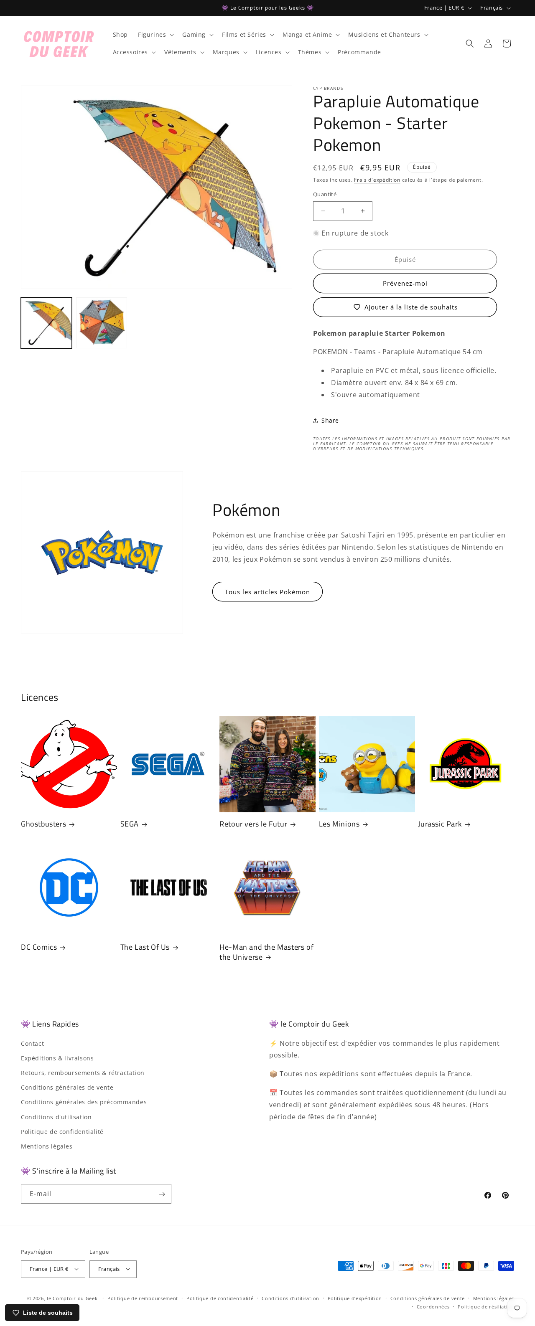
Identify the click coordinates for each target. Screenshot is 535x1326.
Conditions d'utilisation (56, 1117)
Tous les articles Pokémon (267, 592)
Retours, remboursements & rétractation (83, 1073)
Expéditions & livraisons (57, 1058)
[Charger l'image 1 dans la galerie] (46, 322)
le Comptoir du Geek (72, 1298)
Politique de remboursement (142, 1298)
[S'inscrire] (162, 1194)
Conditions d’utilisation (290, 1298)
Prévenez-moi (405, 283)
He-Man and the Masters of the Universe (266, 952)
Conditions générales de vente (67, 1087)
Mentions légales (47, 1146)
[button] (155, 34)
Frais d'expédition (377, 179)
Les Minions (339, 824)
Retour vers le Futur (253, 824)
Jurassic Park (440, 824)
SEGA (129, 824)
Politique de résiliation (486, 1306)
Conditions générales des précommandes (84, 1102)
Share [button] (330, 420)
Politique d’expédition (355, 1298)
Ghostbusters (43, 824)
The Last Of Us (145, 947)
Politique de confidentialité (62, 1132)
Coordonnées (433, 1306)
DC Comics (39, 947)
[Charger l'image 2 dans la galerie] (101, 322)
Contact (32, 1043)
